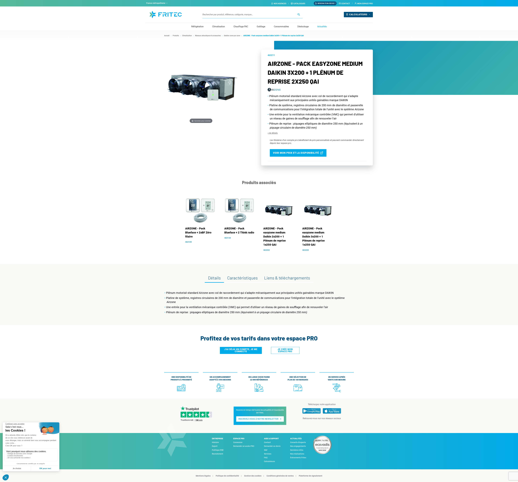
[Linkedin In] (318, 424)
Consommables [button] (281, 26)
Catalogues (299, 3)
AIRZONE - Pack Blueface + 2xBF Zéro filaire (198, 232)
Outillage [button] (261, 26)
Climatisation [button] (218, 26)
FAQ (265, 457)
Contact (345, 3)
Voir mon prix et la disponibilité (296, 152)
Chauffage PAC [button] (241, 26)
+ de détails (273, 133)
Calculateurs (358, 14)
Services (267, 454)
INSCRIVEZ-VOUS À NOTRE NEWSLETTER (258, 419)
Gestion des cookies (252, 476)
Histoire (215, 442)
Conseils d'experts (298, 442)
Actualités (322, 26)
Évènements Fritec (298, 457)
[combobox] (157, 3)
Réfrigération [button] (197, 26)
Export (214, 446)
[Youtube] (325, 424)
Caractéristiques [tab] (242, 277)
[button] (364, 3)
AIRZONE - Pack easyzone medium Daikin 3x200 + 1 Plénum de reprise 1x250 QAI (313, 236)
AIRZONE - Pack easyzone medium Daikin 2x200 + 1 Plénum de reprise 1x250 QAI (274, 236)
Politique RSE (218, 450)
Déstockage (303, 26)
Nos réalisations (297, 454)
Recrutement (217, 454)
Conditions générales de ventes (280, 476)
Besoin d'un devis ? (326, 3)
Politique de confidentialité (227, 476)
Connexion (237, 442)
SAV (265, 450)
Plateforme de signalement (310, 476)
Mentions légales (203, 476)
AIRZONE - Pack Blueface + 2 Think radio (239, 230)
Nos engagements (298, 446)
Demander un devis (272, 446)
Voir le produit (202, 246)
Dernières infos (296, 450)
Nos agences (280, 3)
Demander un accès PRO (243, 446)
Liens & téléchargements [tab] (287, 277)
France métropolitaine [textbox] (155, 3)
